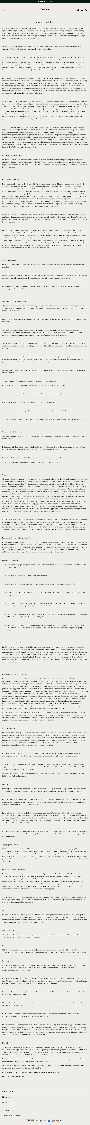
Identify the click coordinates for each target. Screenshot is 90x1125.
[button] (3, 9)
